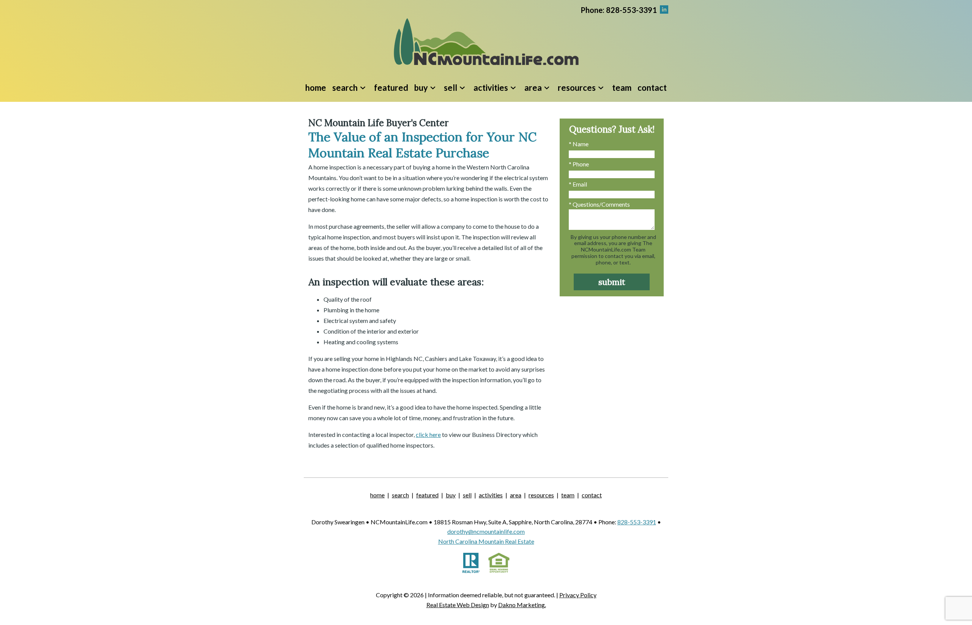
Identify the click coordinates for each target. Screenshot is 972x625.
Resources (541, 494)
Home (315, 87)
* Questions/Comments (599, 204)
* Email (578, 184)
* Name (579, 143)
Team (621, 87)
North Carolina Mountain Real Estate (486, 541)
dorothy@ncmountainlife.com (486, 531)
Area (515, 494)
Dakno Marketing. (522, 604)
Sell (467, 494)
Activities (491, 494)
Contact (652, 87)
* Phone (579, 164)
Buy (451, 494)
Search (400, 494)
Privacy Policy (577, 594)
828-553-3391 (636, 521)
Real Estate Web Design (457, 604)
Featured (391, 87)
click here (428, 434)
